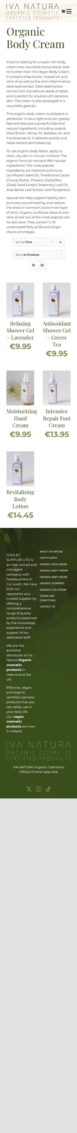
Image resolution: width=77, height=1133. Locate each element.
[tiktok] (48, 789)
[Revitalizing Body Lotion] (20, 454)
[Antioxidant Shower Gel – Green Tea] (57, 285)
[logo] (32, 5)
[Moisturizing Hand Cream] (20, 373)
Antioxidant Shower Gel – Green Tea (57, 334)
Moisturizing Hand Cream (21, 418)
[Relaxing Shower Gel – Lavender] (20, 285)
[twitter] (29, 789)
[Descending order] (60, 242)
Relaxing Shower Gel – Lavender (20, 330)
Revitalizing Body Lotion (20, 498)
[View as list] (42, 265)
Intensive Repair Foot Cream (57, 418)
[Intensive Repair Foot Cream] (57, 373)
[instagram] (38, 789)
